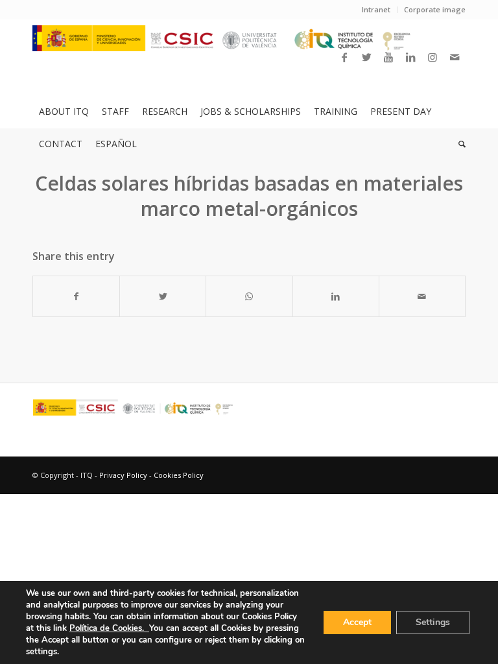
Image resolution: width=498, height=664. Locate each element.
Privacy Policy (123, 475)
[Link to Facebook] (344, 57)
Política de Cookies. (109, 628)
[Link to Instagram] (432, 57)
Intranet (376, 9)
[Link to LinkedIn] (410, 57)
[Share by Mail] (422, 296)
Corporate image (435, 9)
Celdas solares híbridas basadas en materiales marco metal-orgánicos (249, 196)
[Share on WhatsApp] (249, 296)
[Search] (459, 144)
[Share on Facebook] (76, 296)
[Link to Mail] (454, 57)
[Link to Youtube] (388, 57)
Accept (357, 622)
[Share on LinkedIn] (336, 296)
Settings (433, 622)
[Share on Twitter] (163, 296)
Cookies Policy (179, 475)
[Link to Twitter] (366, 57)
